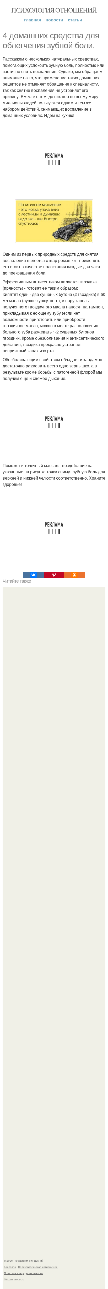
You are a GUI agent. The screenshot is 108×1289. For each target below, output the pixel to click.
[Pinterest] (54, 575)
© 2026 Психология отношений (24, 1260)
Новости (54, 20)
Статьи (75, 20)
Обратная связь (14, 1279)
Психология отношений (53, 9)
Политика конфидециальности (23, 1273)
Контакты (10, 1267)
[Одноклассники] (74, 575)
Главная (32, 20)
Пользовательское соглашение (38, 1267)
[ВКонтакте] (33, 575)
